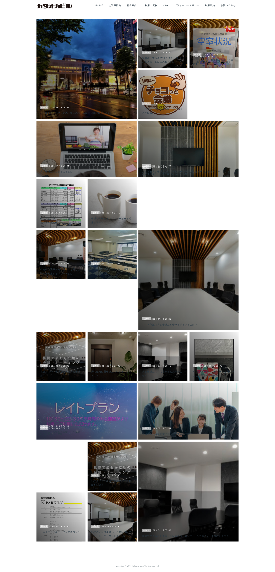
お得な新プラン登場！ (52, 433)
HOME (99, 5)
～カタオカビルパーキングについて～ (60, 533)
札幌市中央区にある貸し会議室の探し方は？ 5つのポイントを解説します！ (185, 535)
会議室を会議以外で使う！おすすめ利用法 (166, 433)
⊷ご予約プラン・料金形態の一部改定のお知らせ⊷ (60, 220)
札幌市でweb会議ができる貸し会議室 (60, 373)
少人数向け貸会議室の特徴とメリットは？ (111, 373)
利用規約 (210, 5)
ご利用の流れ (149, 5)
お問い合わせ (228, 5)
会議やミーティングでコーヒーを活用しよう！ (111, 220)
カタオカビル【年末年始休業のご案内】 (213, 62)
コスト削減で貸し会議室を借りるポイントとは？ (169, 324)
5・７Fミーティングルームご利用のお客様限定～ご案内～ (213, 373)
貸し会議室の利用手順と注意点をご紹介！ (162, 373)
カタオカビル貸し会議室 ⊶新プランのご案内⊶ (162, 111)
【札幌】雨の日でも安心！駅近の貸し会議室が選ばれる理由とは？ (77, 113)
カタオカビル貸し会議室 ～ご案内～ (60, 433)
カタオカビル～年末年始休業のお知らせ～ (166, 173)
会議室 (44, 107)
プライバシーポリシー (186, 5)
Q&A (166, 5)
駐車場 (197, 54)
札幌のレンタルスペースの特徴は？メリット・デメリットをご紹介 (111, 533)
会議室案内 (115, 5)
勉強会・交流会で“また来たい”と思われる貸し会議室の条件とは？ (162, 60)
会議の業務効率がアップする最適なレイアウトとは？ (111, 271)
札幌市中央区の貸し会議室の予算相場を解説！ (111, 482)
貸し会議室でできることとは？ (57, 171)
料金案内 (132, 5)
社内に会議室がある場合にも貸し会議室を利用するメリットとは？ (60, 271)
